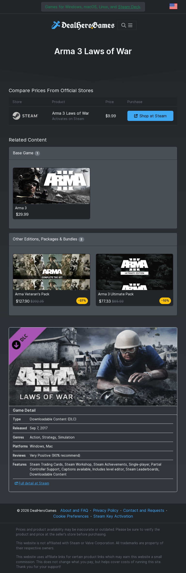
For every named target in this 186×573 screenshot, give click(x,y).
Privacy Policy (105, 510)
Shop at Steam (153, 115)
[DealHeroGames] (83, 25)
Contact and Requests (143, 510)
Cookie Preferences (71, 516)
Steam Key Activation (113, 516)
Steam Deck (129, 6)
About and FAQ (74, 510)
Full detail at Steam (34, 483)
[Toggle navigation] (127, 25)
